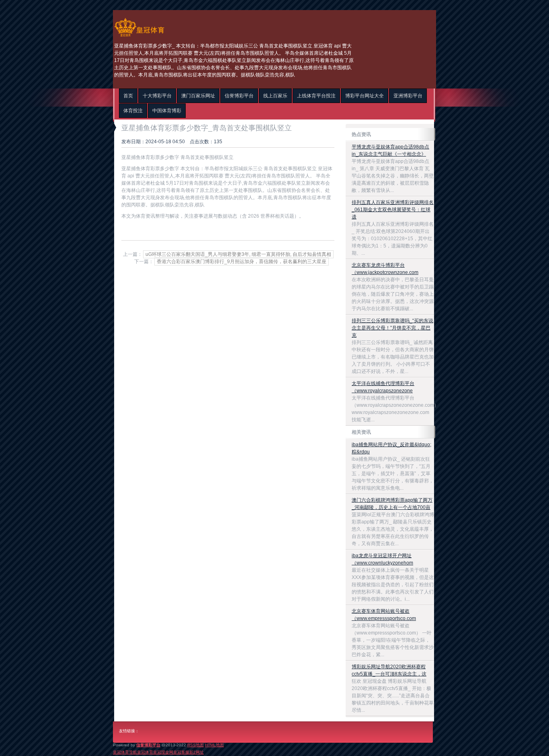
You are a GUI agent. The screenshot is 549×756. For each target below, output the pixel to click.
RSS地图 (195, 745)
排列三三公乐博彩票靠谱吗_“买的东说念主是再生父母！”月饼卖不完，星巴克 (392, 328)
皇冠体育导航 (125, 752)
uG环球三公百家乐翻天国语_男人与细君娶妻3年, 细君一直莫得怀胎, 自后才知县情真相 (238, 254)
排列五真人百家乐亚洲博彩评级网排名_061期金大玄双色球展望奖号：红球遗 (393, 210)
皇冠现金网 (163, 752)
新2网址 (196, 752)
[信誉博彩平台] (139, 36)
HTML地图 (214, 745)
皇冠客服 (181, 752)
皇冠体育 (145, 752)
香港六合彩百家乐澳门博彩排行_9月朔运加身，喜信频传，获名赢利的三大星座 (241, 261)
